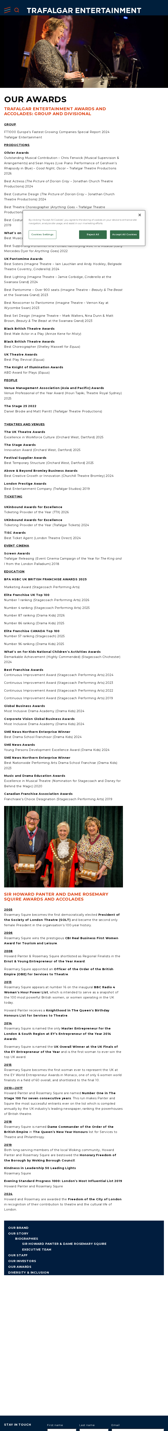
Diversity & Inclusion (28, 1272)
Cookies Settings (42, 234)
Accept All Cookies (124, 234)
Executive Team (36, 1249)
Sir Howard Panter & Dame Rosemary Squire (64, 1244)
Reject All (93, 234)
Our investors (22, 1261)
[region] (84, 228)
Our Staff (18, 1255)
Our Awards (20, 1267)
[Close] (139, 214)
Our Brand (18, 1228)
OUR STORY (18, 1233)
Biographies (26, 1239)
